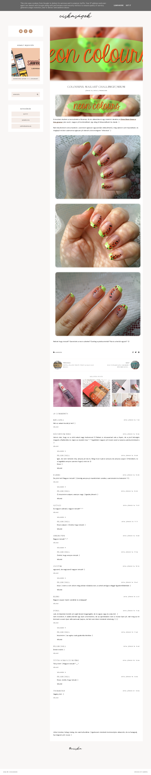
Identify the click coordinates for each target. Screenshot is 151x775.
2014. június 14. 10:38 (129, 455)
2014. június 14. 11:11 (130, 521)
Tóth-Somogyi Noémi (66, 660)
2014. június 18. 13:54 (131, 660)
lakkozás (58, 352)
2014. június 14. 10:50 (131, 475)
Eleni (56, 596)
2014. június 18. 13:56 (129, 676)
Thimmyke (59, 691)
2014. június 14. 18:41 (129, 582)
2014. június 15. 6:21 (132, 596)
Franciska (63, 455)
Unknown (59, 535)
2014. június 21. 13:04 (131, 691)
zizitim (57, 566)
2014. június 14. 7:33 (132, 420)
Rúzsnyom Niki (62, 434)
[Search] (37, 94)
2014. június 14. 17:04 (129, 552)
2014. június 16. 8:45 (131, 646)
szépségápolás (25, 126)
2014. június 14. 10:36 (131, 434)
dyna (56, 610)
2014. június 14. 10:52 (129, 491)
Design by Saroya (141, 772)
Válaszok (60, 451)
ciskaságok (75, 16)
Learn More (119, 5)
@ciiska (75, 749)
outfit (25, 114)
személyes (26, 120)
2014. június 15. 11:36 (131, 611)
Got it (128, 5)
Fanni (56, 475)
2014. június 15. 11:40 (129, 632)
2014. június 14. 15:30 (131, 536)
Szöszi (57, 505)
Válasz (56, 427)
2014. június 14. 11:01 (131, 505)
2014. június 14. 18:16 (131, 566)
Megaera (58, 420)
